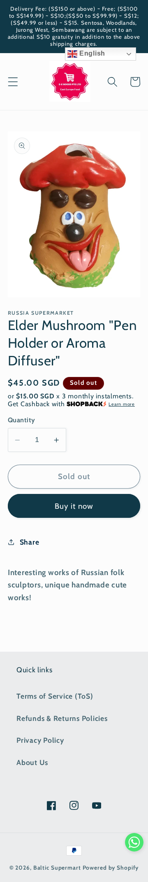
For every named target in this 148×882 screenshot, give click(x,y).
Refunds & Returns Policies (62, 718)
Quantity (21, 420)
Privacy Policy (40, 740)
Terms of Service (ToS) (54, 696)
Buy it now (74, 506)
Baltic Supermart (57, 867)
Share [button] (29, 542)
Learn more (122, 404)
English (91, 53)
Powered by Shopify (111, 867)
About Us (32, 762)
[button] (13, 81)
